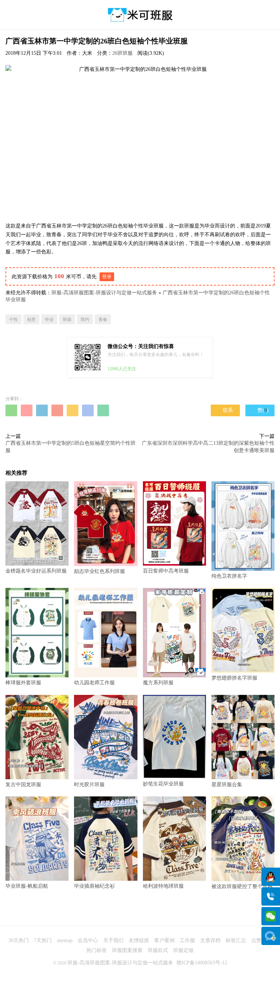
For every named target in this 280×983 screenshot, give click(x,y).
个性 (13, 319)
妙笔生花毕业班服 (163, 784)
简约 (85, 319)
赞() (260, 410)
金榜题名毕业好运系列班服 (36, 571)
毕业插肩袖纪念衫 (94, 886)
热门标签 (96, 950)
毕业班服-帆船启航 (26, 886)
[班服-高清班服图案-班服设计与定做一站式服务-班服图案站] (140, 14)
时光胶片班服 (89, 784)
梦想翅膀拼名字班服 (234, 677)
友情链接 (139, 940)
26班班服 (122, 53)
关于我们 (113, 940)
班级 (67, 319)
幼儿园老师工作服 (94, 682)
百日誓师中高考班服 (166, 571)
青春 (102, 319)
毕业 (49, 319)
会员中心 (88, 940)
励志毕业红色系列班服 (99, 571)
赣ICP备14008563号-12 (201, 962)
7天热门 (43, 940)
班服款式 (158, 950)
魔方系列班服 (158, 682)
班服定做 (183, 950)
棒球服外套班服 (23, 682)
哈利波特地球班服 (163, 886)
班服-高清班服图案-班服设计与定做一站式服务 (104, 292)
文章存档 (210, 940)
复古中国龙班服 (23, 784)
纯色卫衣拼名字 (229, 576)
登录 (107, 276)
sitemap (65, 940)
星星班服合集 (226, 784)
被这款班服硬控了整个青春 (242, 886)
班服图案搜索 (127, 950)
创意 (31, 319)
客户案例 (164, 940)
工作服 (187, 940)
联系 (225, 410)
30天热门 (18, 940)
